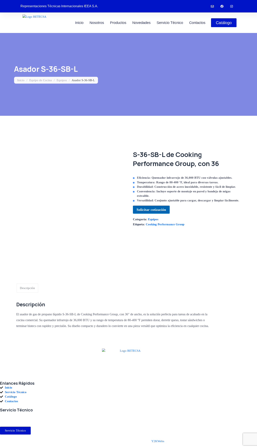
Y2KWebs (157, 441)
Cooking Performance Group (165, 224)
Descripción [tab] (27, 288)
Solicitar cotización (151, 210)
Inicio (79, 23)
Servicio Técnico (170, 23)
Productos (118, 23)
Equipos (62, 80)
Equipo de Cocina (40, 80)
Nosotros (97, 23)
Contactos (197, 23)
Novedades (141, 23)
